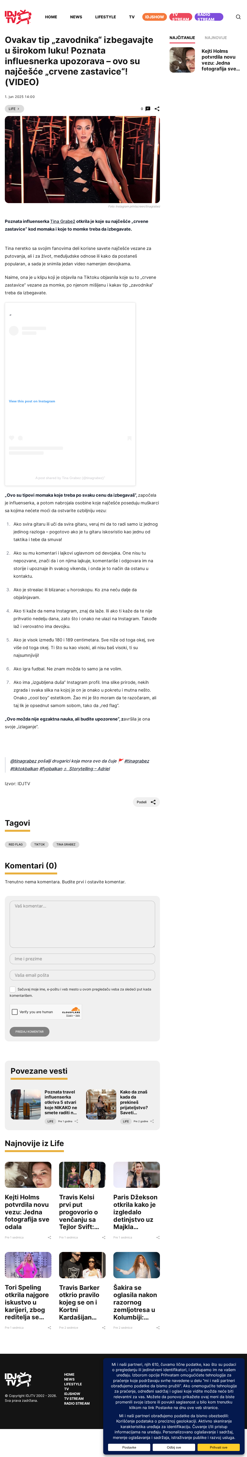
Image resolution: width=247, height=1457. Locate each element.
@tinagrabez (23, 760)
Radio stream (206, 17)
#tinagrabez (136, 760)
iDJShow (154, 16)
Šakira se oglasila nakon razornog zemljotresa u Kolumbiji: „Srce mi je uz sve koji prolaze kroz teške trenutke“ (135, 1321)
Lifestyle (105, 16)
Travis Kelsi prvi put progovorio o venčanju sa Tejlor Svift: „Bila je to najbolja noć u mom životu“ (80, 1223)
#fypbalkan (50, 768)
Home (51, 16)
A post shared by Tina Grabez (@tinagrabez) (69, 478)
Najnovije (216, 37)
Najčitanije (182, 37)
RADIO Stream (77, 1403)
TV (132, 16)
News (76, 16)
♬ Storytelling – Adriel (86, 768)
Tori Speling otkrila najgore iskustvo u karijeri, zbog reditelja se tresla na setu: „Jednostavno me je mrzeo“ (27, 1313)
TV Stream (180, 17)
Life (12, 109)
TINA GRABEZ (65, 844)
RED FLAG (16, 844)
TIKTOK (39, 844)
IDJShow (72, 1394)
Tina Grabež (62, 221)
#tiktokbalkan (24, 768)
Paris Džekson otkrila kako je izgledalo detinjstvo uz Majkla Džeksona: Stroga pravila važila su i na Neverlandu (135, 1226)
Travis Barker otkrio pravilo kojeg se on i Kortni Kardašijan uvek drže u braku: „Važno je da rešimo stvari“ (80, 1317)
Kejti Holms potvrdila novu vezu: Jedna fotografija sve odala (27, 1211)
